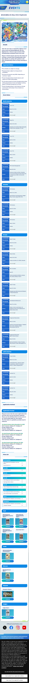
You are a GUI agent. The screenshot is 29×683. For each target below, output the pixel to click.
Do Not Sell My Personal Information (14, 671)
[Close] (26, 641)
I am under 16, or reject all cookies (14, 675)
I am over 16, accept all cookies (14, 680)
